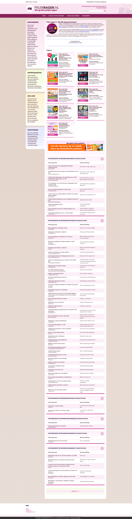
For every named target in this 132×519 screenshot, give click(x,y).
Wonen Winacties (31, 55)
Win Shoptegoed (31, 30)
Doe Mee (52, 65)
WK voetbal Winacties (33, 107)
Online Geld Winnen (73, 15)
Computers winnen (32, 35)
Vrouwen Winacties (32, 57)
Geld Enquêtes (31, 42)
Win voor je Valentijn (33, 132)
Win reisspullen (31, 121)
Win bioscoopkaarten (33, 79)
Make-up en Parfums (32, 46)
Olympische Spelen (32, 111)
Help (30, 1)
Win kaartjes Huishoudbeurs (35, 87)
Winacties (29, 65)
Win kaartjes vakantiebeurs (34, 86)
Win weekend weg (31, 53)
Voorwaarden (89, 1)
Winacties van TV (32, 100)
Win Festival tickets (33, 77)
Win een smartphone (33, 120)
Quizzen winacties (32, 104)
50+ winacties (30, 60)
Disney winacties (32, 84)
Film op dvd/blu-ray (32, 39)
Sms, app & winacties (33, 106)
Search (104, 11)
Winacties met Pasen (33, 134)
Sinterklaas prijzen (32, 139)
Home (27, 1)
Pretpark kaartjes (32, 80)
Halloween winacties (33, 138)
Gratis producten (31, 64)
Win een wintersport (33, 113)
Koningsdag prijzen (32, 136)
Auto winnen (30, 32)
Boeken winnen (31, 34)
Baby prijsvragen (31, 62)
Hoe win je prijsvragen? (56, 15)
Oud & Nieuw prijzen (33, 145)
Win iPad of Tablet (32, 114)
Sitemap (35, 1)
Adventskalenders (32, 141)
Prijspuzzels (30, 50)
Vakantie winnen (31, 51)
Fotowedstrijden (31, 41)
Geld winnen (30, 26)
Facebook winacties (33, 102)
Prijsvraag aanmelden (100, 1)
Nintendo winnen (32, 116)
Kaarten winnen (32, 75)
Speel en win (30, 25)
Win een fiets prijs (32, 118)
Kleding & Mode (31, 44)
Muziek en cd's (31, 48)
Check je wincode (32, 98)
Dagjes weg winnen (32, 37)
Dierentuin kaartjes (32, 82)
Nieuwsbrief (86, 15)
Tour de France (31, 109)
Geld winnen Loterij (32, 28)
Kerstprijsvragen (32, 143)
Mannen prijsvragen (32, 58)
